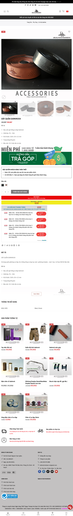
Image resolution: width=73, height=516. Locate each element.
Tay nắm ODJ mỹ (6, 347)
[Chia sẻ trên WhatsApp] (2, 245)
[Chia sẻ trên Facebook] (5, 245)
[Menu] (4, 11)
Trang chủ (29, 22)
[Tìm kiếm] (8, 11)
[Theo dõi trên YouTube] (35, 5)
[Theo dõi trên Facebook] (25, 5)
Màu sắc (3, 181)
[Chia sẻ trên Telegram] (19, 245)
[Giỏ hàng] (63, 11)
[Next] (68, 64)
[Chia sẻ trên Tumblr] (16, 245)
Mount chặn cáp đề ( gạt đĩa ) (58, 381)
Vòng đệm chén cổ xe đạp (9, 417)
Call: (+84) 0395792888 (43, 5)
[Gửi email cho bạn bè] (9, 245)
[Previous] (5, 64)
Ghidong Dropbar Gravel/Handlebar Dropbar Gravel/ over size (36, 382)
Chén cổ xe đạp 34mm (32, 417)
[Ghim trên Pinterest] (12, 245)
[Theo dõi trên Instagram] (27, 5)
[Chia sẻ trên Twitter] (7, 245)
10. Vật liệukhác (42, 22)
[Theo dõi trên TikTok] (30, 5)
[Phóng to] (4, 97)
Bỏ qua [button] (59, 2)
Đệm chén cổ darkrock (8, 381)
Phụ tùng (35, 22)
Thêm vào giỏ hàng (20, 192)
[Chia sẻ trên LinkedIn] (14, 245)
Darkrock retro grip (55, 347)
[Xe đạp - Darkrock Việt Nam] (36, 11)
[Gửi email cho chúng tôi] (33, 5)
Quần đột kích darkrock (32, 347)
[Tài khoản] (60, 11)
